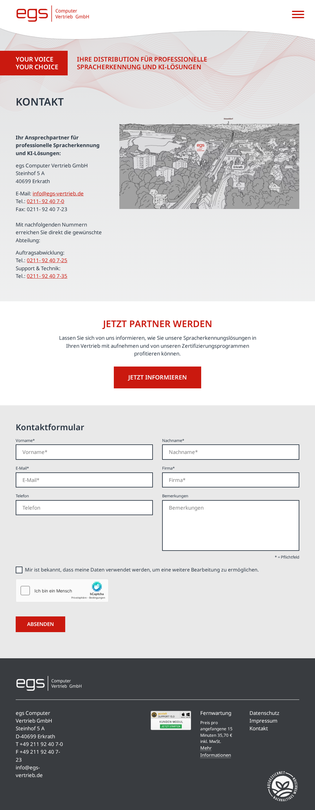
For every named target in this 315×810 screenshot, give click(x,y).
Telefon (22, 496)
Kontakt (258, 728)
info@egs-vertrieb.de (58, 193)
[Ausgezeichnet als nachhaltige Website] (282, 787)
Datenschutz (264, 712)
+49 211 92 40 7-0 (41, 744)
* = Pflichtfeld (287, 557)
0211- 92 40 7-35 (47, 275)
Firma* (168, 468)
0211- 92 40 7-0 (45, 201)
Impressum (263, 720)
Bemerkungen (175, 496)
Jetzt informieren (157, 377)
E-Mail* (22, 468)
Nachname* (173, 440)
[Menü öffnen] (298, 15)
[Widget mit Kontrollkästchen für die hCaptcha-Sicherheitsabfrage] (62, 590)
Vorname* (25, 440)
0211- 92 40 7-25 (47, 260)
